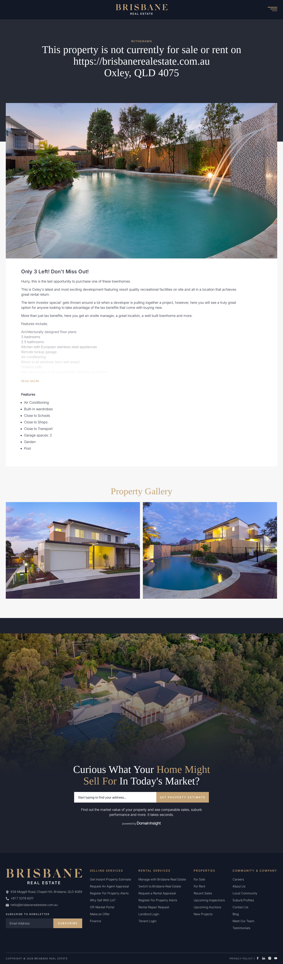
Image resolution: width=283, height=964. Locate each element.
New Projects (203, 914)
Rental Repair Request (153, 907)
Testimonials (241, 928)
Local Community (245, 893)
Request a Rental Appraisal (157, 893)
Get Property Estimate (182, 797)
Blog (236, 914)
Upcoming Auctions (207, 907)
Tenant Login (147, 921)
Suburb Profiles (243, 900)
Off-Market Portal (102, 907)
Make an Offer (100, 914)
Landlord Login (148, 914)
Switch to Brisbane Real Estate (159, 886)
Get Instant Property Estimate (110, 879)
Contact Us (240, 907)
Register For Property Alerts (109, 893)
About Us (239, 886)
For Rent (199, 886)
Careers (238, 879)
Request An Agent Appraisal (109, 886)
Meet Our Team (243, 921)
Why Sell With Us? (103, 900)
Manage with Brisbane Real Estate (162, 879)
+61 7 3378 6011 (21, 898)
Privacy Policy (241, 958)
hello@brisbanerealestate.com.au (34, 905)
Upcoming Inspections (209, 900)
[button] (272, 10)
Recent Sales (203, 893)
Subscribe (68, 923)
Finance (95, 921)
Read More (30, 381)
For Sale (199, 879)
